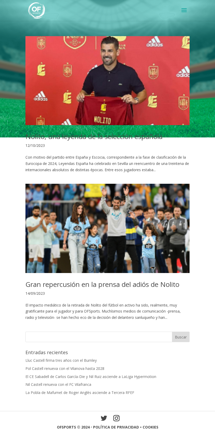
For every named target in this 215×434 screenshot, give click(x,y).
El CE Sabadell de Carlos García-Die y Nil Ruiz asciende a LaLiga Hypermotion (90, 376)
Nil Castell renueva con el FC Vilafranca (58, 384)
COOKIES (150, 427)
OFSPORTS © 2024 (73, 427)
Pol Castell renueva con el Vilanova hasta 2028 (64, 368)
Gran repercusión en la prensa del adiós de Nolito (102, 284)
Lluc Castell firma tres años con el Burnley (61, 360)
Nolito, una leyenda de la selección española (94, 136)
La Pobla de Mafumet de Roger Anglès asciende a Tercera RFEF (79, 392)
